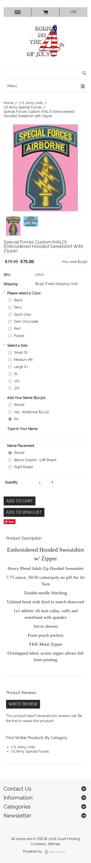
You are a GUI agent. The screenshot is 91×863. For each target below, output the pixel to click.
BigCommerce (56, 852)
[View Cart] (45, 12)
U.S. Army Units (31, 103)
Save (11, 521)
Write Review (23, 704)
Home (8, 103)
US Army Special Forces (23, 107)
